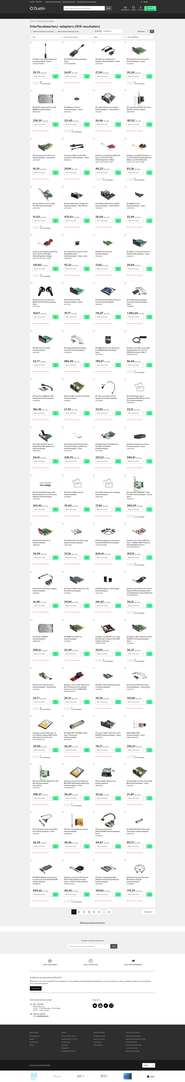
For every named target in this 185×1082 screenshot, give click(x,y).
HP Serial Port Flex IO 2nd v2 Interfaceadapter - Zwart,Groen (44, 686)
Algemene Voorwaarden (133, 1036)
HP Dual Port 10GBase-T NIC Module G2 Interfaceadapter (43, 397)
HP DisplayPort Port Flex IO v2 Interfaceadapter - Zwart (138, 60)
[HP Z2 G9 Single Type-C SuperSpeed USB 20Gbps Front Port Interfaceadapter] (139, 387)
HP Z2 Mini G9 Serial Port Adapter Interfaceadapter (107, 493)
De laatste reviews (99, 1036)
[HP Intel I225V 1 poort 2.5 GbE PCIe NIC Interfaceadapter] (45, 195)
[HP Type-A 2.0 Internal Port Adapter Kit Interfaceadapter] (108, 387)
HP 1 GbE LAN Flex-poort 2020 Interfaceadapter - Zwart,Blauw (107, 108)
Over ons (64, 1036)
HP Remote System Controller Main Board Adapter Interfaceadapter (138, 879)
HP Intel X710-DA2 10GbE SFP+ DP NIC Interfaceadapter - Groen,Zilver (45, 783)
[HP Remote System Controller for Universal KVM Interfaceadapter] (108, 531)
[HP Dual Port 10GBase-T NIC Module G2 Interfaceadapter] (45, 387)
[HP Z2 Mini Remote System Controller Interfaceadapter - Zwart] (139, 291)
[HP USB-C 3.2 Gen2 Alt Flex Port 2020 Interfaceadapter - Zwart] (139, 243)
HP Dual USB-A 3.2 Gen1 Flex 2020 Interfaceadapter (77, 397)
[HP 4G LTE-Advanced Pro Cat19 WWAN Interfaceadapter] (45, 98)
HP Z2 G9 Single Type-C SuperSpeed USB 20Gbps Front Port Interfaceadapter (138, 398)
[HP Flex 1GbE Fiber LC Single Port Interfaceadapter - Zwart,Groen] (77, 195)
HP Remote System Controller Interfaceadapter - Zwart (138, 445)
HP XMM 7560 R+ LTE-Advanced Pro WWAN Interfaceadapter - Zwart (107, 350)
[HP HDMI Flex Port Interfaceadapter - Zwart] (139, 195)
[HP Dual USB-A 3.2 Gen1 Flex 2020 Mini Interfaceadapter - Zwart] (139, 772)
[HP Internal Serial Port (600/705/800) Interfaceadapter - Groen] (108, 820)
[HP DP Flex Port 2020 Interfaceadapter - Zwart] (77, 291)
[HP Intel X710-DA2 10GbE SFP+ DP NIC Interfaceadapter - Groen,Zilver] (45, 772)
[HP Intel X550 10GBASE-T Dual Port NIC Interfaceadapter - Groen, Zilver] (139, 483)
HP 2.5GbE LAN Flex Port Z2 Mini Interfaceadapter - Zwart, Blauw (107, 205)
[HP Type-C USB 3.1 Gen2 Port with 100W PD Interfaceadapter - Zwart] (108, 724)
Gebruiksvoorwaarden (133, 1051)
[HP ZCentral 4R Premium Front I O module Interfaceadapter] (108, 291)
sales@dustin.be (42, 1016)
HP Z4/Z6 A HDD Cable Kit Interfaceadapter (73, 493)
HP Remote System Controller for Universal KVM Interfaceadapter (107, 542)
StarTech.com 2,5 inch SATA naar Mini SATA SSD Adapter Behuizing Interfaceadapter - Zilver (76, 783)
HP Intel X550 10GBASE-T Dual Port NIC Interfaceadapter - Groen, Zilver (139, 494)
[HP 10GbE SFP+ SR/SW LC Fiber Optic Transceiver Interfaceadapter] (77, 724)
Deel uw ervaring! (99, 1039)
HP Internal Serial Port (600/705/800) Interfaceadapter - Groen (108, 831)
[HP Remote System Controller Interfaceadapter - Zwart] (139, 435)
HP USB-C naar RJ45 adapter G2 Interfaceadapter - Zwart (45, 60)
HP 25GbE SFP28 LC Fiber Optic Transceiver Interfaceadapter (138, 830)
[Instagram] (111, 1006)
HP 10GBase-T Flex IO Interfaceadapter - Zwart (73, 108)
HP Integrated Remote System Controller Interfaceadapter (75, 349)
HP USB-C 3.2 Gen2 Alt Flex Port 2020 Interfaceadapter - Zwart (138, 253)
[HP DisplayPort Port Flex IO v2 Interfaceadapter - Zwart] (139, 50)
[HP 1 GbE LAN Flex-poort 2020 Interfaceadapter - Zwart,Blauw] (108, 98)
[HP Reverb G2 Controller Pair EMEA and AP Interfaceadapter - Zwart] (45, 291)
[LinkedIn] (94, 1006)
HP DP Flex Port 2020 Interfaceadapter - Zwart (73, 301)
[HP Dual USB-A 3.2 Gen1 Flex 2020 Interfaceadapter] (77, 387)
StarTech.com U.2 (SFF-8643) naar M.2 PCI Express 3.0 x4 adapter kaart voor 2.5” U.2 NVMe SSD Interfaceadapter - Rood (77, 687)
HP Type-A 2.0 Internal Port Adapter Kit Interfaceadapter (106, 397)
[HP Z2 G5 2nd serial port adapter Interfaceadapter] (45, 580)
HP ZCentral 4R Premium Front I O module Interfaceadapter (108, 301)
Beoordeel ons (98, 1045)
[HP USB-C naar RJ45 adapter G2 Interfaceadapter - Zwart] (45, 50)
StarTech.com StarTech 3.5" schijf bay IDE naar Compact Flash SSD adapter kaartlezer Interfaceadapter (107, 639)
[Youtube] (100, 1006)
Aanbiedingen (33, 1042)
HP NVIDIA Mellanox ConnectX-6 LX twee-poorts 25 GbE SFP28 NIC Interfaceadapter (45, 879)
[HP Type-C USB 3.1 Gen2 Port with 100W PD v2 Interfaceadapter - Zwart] (139, 628)
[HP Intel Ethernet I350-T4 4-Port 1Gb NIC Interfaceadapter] (139, 98)
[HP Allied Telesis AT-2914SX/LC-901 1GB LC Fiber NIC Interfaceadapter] (108, 435)
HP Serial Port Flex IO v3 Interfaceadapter (41, 542)
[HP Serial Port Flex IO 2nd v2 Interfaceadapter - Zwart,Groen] (45, 676)
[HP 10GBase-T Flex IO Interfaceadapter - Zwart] (77, 98)
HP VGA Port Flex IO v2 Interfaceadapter (103, 253)
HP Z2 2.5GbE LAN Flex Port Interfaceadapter (105, 782)
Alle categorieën (34, 1036)
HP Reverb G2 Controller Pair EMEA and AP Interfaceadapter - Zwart (45, 302)
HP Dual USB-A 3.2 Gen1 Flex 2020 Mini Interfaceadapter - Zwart (139, 782)
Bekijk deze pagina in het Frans (92, 923)
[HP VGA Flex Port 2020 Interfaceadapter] (45, 339)
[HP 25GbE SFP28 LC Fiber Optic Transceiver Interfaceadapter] (139, 820)
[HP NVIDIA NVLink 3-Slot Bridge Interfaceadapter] (108, 580)
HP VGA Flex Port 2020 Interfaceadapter (41, 349)
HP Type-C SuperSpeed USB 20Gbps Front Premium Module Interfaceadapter (107, 879)
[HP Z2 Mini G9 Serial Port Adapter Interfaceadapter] (108, 483)
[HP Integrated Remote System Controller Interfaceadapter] (77, 339)
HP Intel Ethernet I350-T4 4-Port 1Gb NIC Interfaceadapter (139, 108)
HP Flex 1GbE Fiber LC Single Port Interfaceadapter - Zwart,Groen (76, 205)
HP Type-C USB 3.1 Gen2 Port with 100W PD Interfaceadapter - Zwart (108, 734)
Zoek (108, 8)
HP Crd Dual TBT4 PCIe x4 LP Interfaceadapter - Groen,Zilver (138, 686)
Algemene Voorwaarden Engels (135, 1039)
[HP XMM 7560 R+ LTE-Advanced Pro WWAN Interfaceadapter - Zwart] (108, 339)
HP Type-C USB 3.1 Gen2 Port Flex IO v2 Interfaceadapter (76, 590)
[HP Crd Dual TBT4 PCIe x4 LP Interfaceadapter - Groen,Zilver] (139, 676)
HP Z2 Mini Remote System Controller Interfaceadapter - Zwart (137, 302)
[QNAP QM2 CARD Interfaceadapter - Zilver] (139, 724)
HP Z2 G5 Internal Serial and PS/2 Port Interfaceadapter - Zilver (45, 830)
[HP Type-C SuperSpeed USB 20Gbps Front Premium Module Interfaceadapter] (108, 868)
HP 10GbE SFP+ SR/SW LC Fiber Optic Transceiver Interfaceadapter (75, 735)
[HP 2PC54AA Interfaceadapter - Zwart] (77, 50)
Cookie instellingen (132, 1048)
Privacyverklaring (131, 1042)
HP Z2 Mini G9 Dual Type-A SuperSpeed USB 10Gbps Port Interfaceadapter (44, 446)
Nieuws (31, 1045)
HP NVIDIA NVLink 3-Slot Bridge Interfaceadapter (107, 590)
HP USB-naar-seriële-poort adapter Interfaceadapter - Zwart (107, 60)
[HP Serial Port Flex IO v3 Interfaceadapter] (45, 531)
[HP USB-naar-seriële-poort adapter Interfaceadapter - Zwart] (108, 50)
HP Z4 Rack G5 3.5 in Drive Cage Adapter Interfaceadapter (76, 542)
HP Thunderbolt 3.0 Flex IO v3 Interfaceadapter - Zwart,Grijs (44, 157)
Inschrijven (35, 988)
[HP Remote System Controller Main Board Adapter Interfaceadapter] (139, 868)
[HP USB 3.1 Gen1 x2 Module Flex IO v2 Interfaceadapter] (108, 676)
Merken (31, 1039)
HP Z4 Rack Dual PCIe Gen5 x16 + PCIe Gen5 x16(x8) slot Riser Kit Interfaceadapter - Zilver (76, 446)
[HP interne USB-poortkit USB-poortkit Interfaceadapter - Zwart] (77, 146)
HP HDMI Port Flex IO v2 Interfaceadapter (73, 638)
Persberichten (65, 1042)
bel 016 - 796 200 (36, 2)
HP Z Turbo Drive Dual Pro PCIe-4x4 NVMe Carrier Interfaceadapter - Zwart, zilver (76, 254)
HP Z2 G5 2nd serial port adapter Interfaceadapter (45, 590)
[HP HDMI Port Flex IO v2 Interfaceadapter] (77, 628)
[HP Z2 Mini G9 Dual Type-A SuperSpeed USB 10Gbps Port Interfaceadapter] (45, 435)
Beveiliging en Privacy (68, 1051)
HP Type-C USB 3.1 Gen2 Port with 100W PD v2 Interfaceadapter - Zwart (139, 639)
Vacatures (64, 1045)
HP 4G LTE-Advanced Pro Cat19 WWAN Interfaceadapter (44, 108)
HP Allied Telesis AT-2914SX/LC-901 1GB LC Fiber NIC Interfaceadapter (107, 446)
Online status (98, 1042)
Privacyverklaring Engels (133, 1045)
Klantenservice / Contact (69, 1039)
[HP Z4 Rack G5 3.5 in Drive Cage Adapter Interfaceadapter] (77, 531)
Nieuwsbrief (65, 1048)
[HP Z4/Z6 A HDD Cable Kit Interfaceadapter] (77, 483)
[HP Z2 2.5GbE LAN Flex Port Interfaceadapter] (108, 772)
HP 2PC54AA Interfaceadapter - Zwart (76, 60)
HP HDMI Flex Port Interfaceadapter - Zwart (136, 205)
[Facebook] (105, 1006)
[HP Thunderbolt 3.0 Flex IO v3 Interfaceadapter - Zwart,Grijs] (45, 146)
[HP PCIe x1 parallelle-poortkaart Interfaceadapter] (77, 820)
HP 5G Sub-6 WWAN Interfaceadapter (40, 638)
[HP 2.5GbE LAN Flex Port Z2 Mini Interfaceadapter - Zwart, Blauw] (108, 195)
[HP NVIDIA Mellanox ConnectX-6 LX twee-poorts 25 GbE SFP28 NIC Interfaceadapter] (45, 868)
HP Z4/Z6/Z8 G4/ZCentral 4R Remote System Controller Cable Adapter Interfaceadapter (45, 494)
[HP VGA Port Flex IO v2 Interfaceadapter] (108, 243)
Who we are (72, 1036)
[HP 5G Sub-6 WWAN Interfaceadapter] (45, 628)
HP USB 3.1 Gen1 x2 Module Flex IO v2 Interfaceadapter (107, 686)
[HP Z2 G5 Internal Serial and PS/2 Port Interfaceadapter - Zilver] (45, 820)
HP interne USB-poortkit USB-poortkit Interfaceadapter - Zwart (76, 157)
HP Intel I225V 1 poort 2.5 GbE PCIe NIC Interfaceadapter (44, 205)
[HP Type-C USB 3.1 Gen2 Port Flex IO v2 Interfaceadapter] (77, 580)
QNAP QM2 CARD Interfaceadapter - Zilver (136, 734)
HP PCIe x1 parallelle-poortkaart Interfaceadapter (76, 830)
